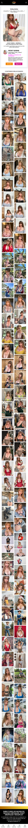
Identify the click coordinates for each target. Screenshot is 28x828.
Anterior (9, 64)
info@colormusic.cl (14, 821)
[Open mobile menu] (26, 2)
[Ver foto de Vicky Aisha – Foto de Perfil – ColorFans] (8, 79)
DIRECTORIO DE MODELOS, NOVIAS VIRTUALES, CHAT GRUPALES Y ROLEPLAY (14, 813)
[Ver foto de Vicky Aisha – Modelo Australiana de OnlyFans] (20, 77)
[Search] (1, 2)
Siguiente (18, 64)
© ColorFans (5, 817)
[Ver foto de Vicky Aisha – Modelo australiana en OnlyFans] (20, 89)
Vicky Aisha (14, 9)
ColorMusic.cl (22, 817)
